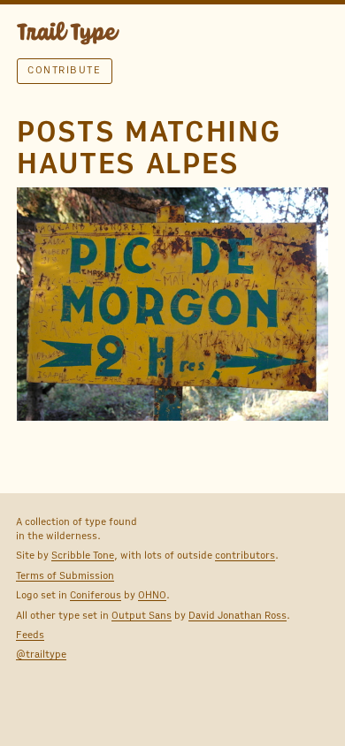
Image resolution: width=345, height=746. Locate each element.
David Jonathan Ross (237, 615)
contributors (245, 555)
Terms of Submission (65, 575)
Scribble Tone (82, 555)
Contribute (64, 70)
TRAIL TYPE (68, 35)
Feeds (30, 634)
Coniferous (95, 595)
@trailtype (41, 654)
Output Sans (141, 615)
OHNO (152, 595)
